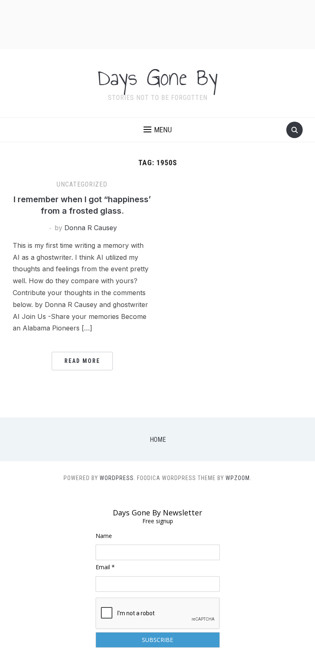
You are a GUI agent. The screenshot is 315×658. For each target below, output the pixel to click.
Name (104, 536)
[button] (158, 130)
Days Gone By (158, 77)
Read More (82, 361)
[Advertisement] (157, 23)
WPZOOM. (238, 478)
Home (158, 439)
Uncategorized (82, 184)
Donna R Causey (90, 228)
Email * (105, 567)
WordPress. (117, 478)
